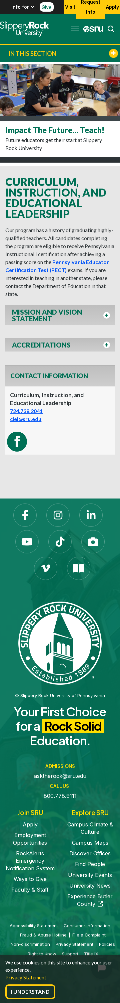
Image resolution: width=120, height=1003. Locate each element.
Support (70, 953)
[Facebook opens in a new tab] (25, 515)
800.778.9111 (60, 795)
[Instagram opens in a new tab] (58, 515)
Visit (70, 7)
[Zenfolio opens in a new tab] (93, 541)
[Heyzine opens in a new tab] (78, 568)
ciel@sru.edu (25, 419)
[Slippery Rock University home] (60, 643)
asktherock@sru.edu (60, 776)
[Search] (109, 29)
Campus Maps (90, 842)
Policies (107, 944)
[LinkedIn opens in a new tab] (91, 515)
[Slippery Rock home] (24, 29)
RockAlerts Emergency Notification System (30, 861)
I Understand (30, 991)
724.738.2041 (26, 411)
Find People (90, 864)
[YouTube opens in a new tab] (27, 541)
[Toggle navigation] (75, 29)
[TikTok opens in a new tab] (60, 541)
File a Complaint (89, 934)
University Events (90, 875)
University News (90, 885)
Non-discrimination (30, 944)
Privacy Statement (25, 977)
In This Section (32, 53)
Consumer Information (87, 925)
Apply (112, 7)
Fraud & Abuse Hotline (43, 934)
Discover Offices (90, 853)
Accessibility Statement (34, 925)
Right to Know (42, 953)
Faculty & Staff (30, 889)
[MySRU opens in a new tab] (91, 29)
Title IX (91, 953)
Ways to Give (30, 879)
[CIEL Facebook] (17, 442)
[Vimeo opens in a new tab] (45, 568)
